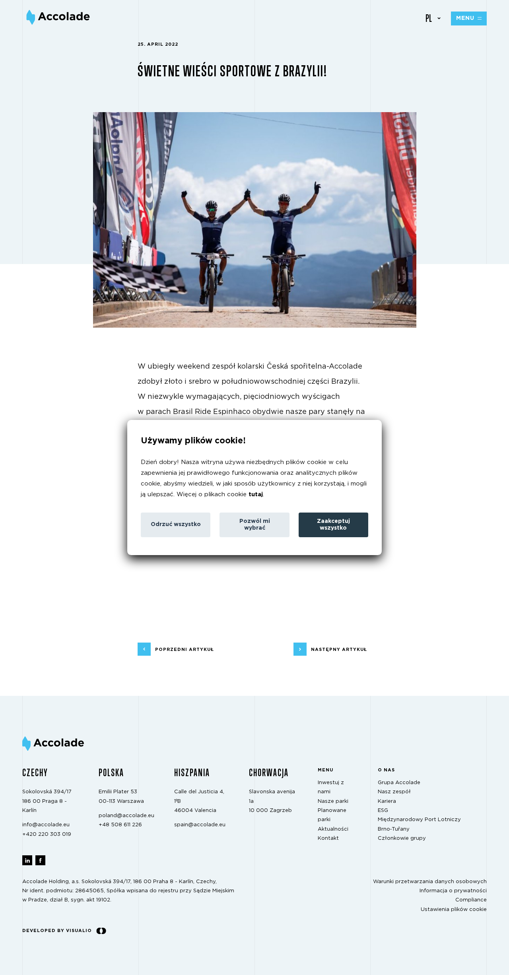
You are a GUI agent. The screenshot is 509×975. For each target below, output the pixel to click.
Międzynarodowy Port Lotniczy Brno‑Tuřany (419, 824)
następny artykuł (339, 649)
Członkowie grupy (402, 838)
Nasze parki (333, 801)
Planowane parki (332, 815)
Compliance (471, 900)
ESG (383, 810)
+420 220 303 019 (46, 834)
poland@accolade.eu (126, 815)
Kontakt (328, 838)
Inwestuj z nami (331, 787)
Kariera (387, 801)
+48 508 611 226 (120, 824)
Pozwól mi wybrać (254, 525)
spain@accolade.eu (199, 824)
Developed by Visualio (57, 930)
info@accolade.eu (46, 824)
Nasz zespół (394, 791)
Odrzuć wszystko (176, 524)
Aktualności (333, 828)
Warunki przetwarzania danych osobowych (430, 881)
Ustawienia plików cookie (454, 909)
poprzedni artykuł (184, 649)
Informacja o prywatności (453, 890)
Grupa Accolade (399, 782)
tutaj (256, 494)
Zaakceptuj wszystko (333, 525)
